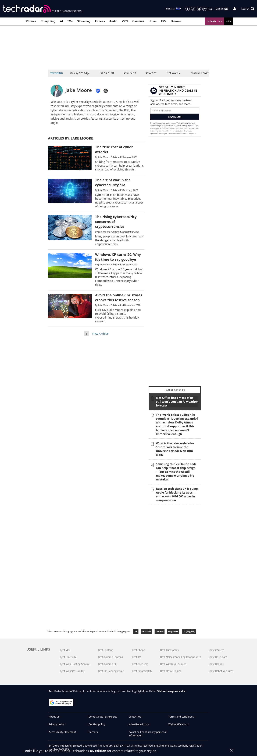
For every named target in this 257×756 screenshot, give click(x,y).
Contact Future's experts (103, 716)
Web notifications (178, 724)
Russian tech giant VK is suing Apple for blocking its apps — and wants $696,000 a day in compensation (177, 494)
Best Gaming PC (107, 664)
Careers (93, 732)
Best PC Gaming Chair (111, 671)
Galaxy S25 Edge (80, 73)
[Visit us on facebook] (187, 9)
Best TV (136, 657)
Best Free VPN (68, 657)
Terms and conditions (181, 716)
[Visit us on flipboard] (204, 9)
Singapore (173, 631)
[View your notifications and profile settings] (234, 8)
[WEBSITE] (105, 91)
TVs (70, 21)
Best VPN (65, 650)
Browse (176, 21)
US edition (98, 751)
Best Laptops (105, 650)
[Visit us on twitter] (193, 9)
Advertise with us (138, 724)
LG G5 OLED (107, 73)
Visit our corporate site (171, 691)
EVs (163, 21)
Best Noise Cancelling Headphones (180, 657)
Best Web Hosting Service (75, 664)
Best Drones (216, 664)
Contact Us (134, 716)
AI (61, 21)
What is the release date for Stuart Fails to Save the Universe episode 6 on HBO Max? (175, 449)
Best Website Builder (72, 671)
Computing (48, 21)
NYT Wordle (174, 73)
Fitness (100, 21)
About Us (54, 716)
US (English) (189, 631)
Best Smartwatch (142, 671)
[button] (247, 8)
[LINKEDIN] (98, 91)
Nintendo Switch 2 (202, 73)
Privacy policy (57, 724)
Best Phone (138, 650)
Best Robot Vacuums (221, 671)
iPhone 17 (130, 73)
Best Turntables (169, 650)
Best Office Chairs (170, 671)
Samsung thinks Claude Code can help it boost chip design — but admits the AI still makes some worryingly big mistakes (176, 471)
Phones (31, 21)
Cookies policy (97, 724)
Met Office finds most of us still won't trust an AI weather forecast (177, 401)
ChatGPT (151, 73)
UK (135, 631)
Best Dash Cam (218, 657)
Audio (113, 21)
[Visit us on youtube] (199, 9)
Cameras (138, 21)
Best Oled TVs (140, 664)
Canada (159, 631)
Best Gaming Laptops (110, 657)
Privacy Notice (187, 125)
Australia (146, 631)
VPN (125, 21)
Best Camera (216, 650)
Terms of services (184, 123)
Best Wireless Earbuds (173, 664)
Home (152, 21)
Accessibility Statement (62, 732)
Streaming (84, 21)
